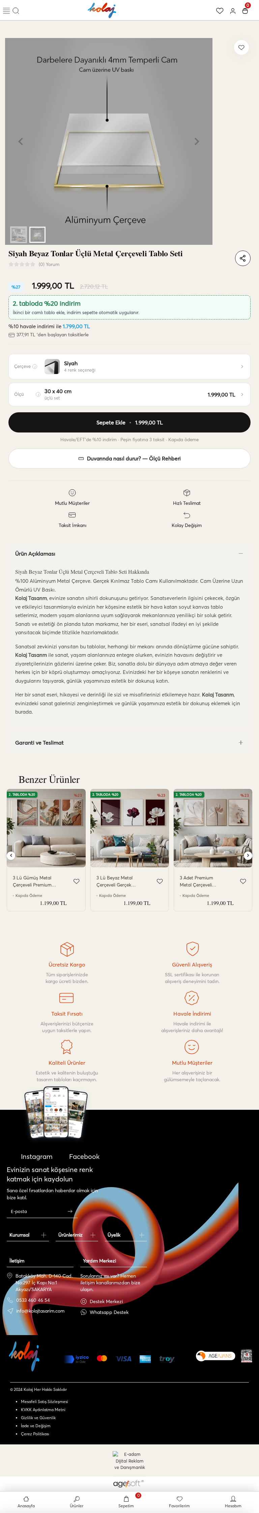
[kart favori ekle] (77, 881)
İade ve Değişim (36, 1425)
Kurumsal (19, 1235)
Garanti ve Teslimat (39, 742)
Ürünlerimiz (70, 1235)
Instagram (36, 1156)
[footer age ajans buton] (215, 1356)
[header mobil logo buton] (102, 9)
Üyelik (114, 1235)
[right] (248, 855)
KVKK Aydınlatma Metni (43, 1409)
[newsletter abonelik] (70, 1211)
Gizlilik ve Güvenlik (38, 1417)
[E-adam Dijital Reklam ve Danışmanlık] (129, 1461)
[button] (20, 141)
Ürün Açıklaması (35, 553)
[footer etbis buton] (246, 1356)
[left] (11, 855)
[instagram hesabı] (56, 1131)
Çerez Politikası (35, 1433)
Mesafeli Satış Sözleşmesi (44, 1401)
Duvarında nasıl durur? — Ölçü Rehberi (134, 458)
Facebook (83, 1156)
